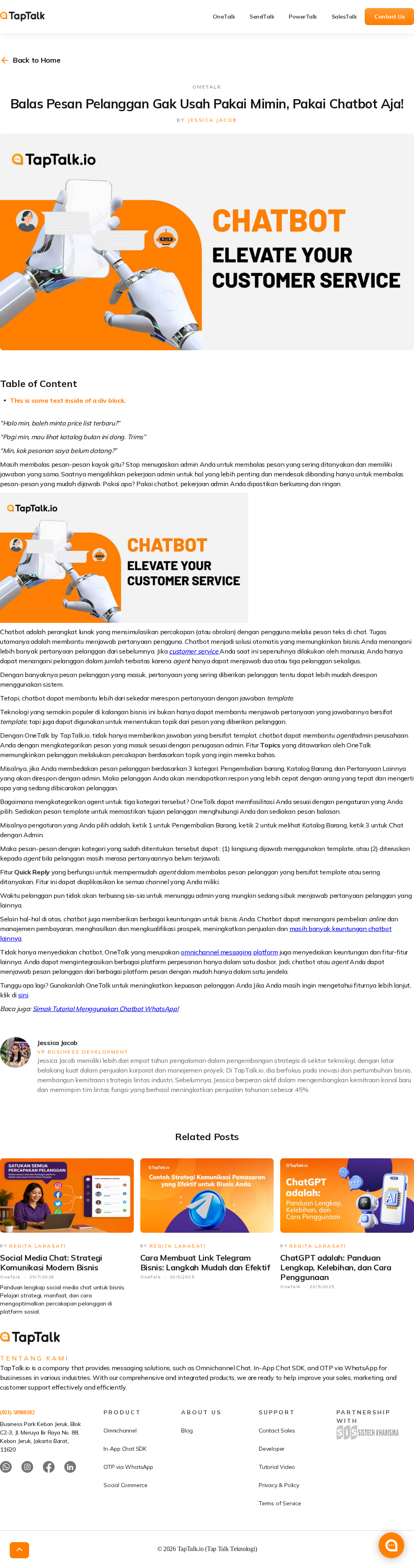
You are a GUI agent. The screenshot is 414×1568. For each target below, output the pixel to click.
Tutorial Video (277, 1467)
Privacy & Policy (279, 1485)
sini (23, 995)
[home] (28, 16)
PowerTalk (303, 16)
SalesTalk (344, 16)
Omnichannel (120, 1430)
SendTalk (261, 16)
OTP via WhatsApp (128, 1467)
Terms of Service (280, 1503)
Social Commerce (126, 1485)
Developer (272, 1448)
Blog (187, 1430)
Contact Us (389, 16)
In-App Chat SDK (125, 1448)
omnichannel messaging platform (229, 952)
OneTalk (224, 16)
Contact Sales (277, 1430)
